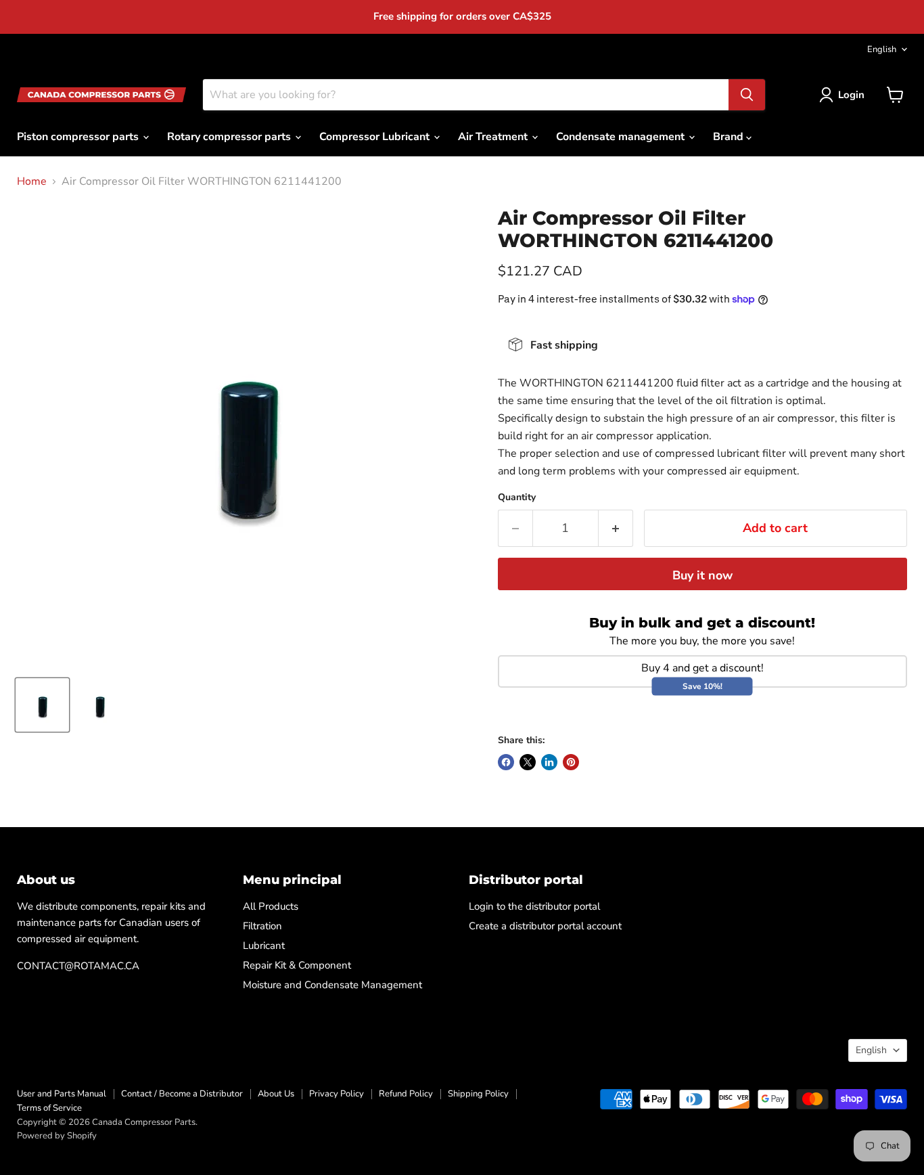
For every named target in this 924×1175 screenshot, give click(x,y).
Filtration (262, 926)
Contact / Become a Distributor (182, 1094)
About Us (276, 1094)
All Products (270, 906)
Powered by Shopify (57, 1136)
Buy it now (702, 575)
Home (32, 181)
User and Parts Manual (61, 1094)
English (881, 49)
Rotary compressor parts (230, 136)
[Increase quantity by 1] (616, 528)
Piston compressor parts (79, 136)
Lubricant (264, 945)
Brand (729, 136)
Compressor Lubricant (375, 136)
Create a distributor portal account (545, 926)
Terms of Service (49, 1108)
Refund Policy (406, 1094)
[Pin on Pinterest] (571, 762)
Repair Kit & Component (297, 965)
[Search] (747, 94)
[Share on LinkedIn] (549, 762)
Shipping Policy (478, 1094)
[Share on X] (527, 762)
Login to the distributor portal (534, 906)
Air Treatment (494, 136)
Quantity (517, 497)
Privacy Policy (336, 1094)
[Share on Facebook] (506, 762)
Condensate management (621, 136)
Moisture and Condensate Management (332, 985)
